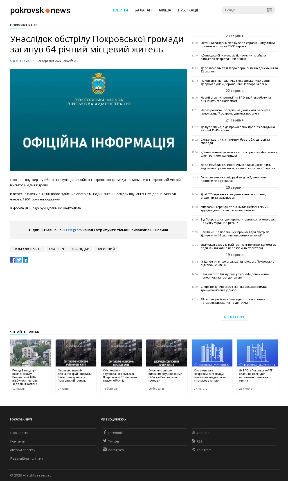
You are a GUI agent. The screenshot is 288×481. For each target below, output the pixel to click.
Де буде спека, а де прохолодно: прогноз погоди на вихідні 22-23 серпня (238, 128)
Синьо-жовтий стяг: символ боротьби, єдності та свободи (235, 141)
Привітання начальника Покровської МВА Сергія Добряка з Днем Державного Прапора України (235, 82)
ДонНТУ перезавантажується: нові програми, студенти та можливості (233, 196)
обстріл (56, 248)
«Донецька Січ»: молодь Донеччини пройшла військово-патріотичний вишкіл (233, 57)
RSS (199, 441)
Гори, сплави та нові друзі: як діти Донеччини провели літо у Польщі (233, 179)
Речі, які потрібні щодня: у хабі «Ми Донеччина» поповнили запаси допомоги (235, 275)
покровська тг (27, 248)
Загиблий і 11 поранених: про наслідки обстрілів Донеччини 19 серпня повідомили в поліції (235, 233)
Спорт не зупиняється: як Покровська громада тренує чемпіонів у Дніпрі (234, 288)
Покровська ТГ (24, 25)
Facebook (115, 432)
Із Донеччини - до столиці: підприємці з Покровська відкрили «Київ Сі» (237, 263)
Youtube (202, 432)
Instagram (116, 449)
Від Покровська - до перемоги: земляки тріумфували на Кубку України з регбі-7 (238, 221)
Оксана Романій (22, 61)
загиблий (106, 248)
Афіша (165, 10)
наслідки (80, 248)
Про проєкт (19, 432)
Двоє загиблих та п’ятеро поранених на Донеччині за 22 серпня (239, 69)
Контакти (17, 441)
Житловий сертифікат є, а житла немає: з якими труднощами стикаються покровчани (234, 208)
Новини (120, 10)
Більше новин (234, 317)
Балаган (143, 10)
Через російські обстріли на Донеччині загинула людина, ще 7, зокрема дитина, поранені (235, 111)
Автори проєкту (22, 449)
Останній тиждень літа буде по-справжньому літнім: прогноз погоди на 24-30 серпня (238, 44)
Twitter (113, 441)
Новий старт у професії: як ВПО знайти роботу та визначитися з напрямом (236, 99)
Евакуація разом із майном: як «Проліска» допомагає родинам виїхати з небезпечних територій (238, 246)
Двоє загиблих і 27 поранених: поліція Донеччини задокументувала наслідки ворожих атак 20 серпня (238, 166)
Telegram (73, 229)
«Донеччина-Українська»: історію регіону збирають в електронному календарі (239, 154)
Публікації (188, 10)
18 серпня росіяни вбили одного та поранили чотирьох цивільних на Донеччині (233, 301)
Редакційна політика (26, 458)
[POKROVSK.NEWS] (40, 9)
